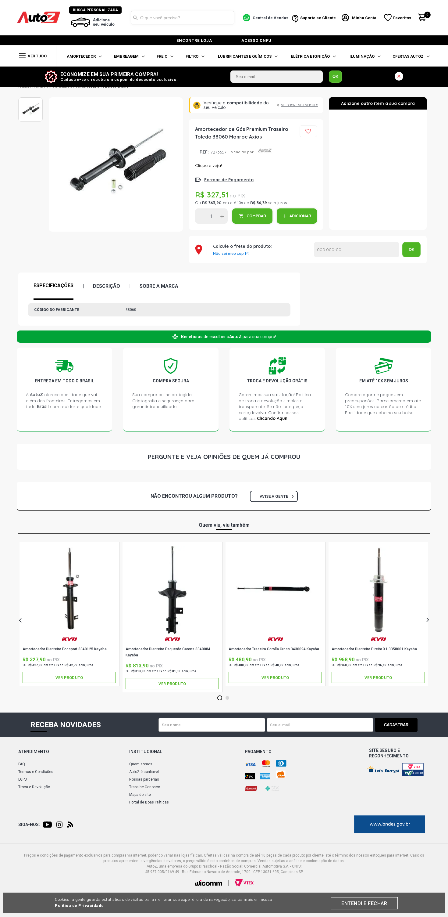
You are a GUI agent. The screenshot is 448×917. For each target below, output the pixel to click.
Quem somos (140, 764)
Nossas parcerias (144, 779)
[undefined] (116, 164)
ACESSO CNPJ (256, 40)
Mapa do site (140, 794)
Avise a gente (274, 496)
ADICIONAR (300, 215)
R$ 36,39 (258, 202)
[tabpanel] (69, 614)
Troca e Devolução (34, 787)
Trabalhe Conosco (144, 787)
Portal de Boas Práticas (149, 802)
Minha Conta (364, 18)
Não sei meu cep (228, 253)
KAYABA (69, 641)
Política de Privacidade (79, 905)
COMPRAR (256, 215)
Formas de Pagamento (229, 179)
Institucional (145, 751)
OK (335, 76)
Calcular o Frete (356, 249)
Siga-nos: (29, 824)
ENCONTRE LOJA (194, 40)
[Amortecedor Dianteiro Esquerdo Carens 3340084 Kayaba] (172, 590)
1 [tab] (220, 698)
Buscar (135, 17)
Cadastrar (396, 725)
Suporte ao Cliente (318, 18)
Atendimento (33, 751)
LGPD (22, 779)
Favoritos (402, 18)
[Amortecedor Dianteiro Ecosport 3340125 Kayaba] (69, 590)
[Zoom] (30, 109)
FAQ (21, 764)
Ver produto (69, 677)
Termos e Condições (35, 772)
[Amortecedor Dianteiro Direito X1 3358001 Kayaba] (378, 590)
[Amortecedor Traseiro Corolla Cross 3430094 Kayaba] (275, 590)
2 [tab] (227, 698)
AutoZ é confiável (144, 772)
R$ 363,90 (212, 202)
